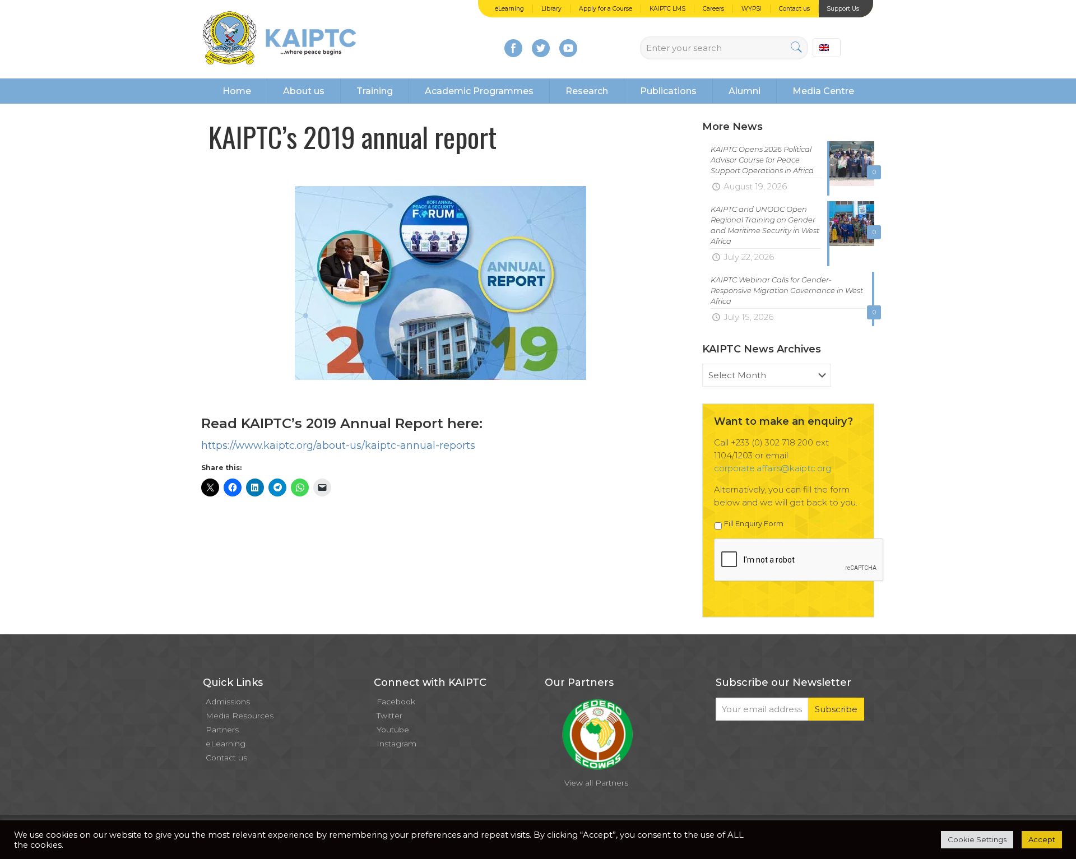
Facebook (396, 701)
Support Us (843, 9)
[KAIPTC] (279, 39)
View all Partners (596, 782)
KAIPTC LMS (667, 9)
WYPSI (751, 9)
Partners (222, 729)
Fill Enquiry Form (753, 523)
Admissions (228, 701)
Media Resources (239, 715)
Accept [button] (1041, 839)
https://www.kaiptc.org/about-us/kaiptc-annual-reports (338, 445)
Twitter (389, 715)
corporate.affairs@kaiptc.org (772, 468)
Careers (713, 9)
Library (551, 9)
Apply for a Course (605, 9)
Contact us (794, 9)
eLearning (509, 9)
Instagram (396, 743)
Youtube (393, 729)
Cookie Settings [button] (977, 839)
